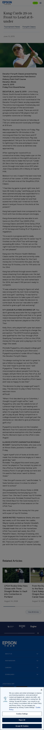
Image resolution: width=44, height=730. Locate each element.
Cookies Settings (22, 714)
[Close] (41, 690)
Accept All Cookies (22, 726)
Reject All (22, 720)
